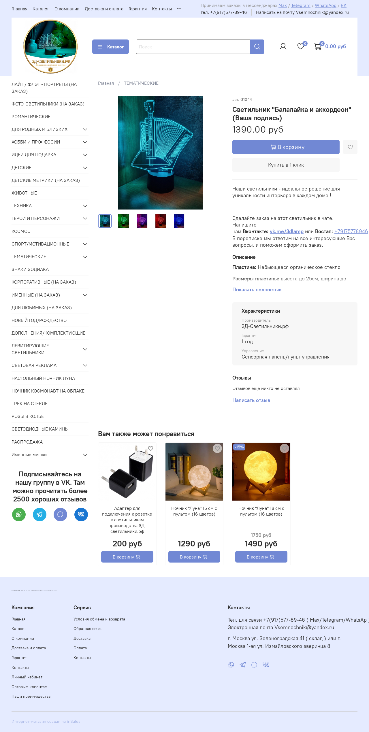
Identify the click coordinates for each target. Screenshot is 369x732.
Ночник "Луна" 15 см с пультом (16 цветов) (194, 510)
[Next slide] (214, 153)
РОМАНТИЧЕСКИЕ (31, 116)
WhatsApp (325, 5)
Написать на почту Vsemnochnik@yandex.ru (302, 12)
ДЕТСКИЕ (21, 167)
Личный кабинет (27, 677)
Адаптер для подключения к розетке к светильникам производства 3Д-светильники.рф (127, 519)
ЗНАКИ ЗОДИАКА (30, 269)
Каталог (41, 9)
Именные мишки (29, 454)
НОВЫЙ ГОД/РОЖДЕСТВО (39, 320)
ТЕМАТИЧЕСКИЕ (141, 83)
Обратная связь (88, 628)
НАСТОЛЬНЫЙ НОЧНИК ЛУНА (43, 378)
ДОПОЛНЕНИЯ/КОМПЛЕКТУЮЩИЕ (48, 333)
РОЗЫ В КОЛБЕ (28, 416)
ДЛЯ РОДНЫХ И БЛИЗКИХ (39, 129)
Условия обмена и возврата (99, 619)
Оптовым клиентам (30, 686)
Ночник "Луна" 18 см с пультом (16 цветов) (261, 510)
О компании (67, 9)
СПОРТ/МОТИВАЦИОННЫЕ (40, 244)
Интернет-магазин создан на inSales (46, 721)
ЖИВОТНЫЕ (24, 193)
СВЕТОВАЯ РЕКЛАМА (34, 365)
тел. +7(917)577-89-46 (224, 12)
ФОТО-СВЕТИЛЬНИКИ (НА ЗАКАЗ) (48, 104)
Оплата (80, 647)
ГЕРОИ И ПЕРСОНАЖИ (36, 218)
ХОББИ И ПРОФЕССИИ (36, 142)
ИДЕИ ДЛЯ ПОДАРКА (34, 154)
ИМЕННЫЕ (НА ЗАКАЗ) (36, 295)
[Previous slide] (107, 153)
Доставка (82, 638)
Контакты (162, 9)
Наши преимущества (31, 696)
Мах (282, 5)
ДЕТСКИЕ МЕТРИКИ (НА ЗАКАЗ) (46, 180)
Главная (19, 9)
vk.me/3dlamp (287, 231)
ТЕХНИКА (22, 205)
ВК (344, 5)
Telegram (300, 5)
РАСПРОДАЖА (27, 442)
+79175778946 (351, 231)
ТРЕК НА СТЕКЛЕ (30, 403)
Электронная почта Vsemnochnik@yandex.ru (281, 627)
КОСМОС (21, 231)
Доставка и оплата (104, 9)
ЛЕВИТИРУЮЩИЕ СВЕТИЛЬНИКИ (30, 349)
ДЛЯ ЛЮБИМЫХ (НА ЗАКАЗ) (42, 307)
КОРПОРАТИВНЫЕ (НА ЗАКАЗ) (44, 282)
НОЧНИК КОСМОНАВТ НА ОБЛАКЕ (48, 391)
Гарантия (138, 9)
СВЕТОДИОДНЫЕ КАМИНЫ (40, 429)
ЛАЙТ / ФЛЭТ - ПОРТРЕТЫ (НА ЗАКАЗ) (44, 87)
